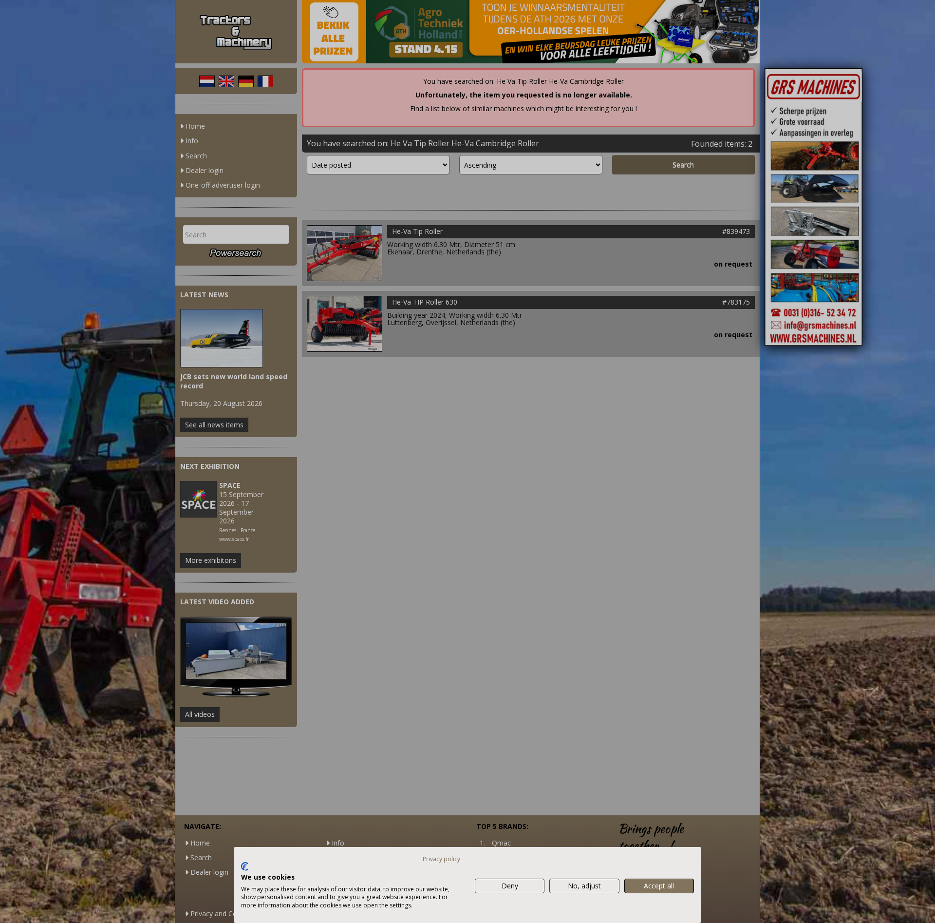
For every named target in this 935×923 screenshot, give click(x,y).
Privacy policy (441, 859)
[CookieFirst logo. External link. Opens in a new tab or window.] (244, 866)
